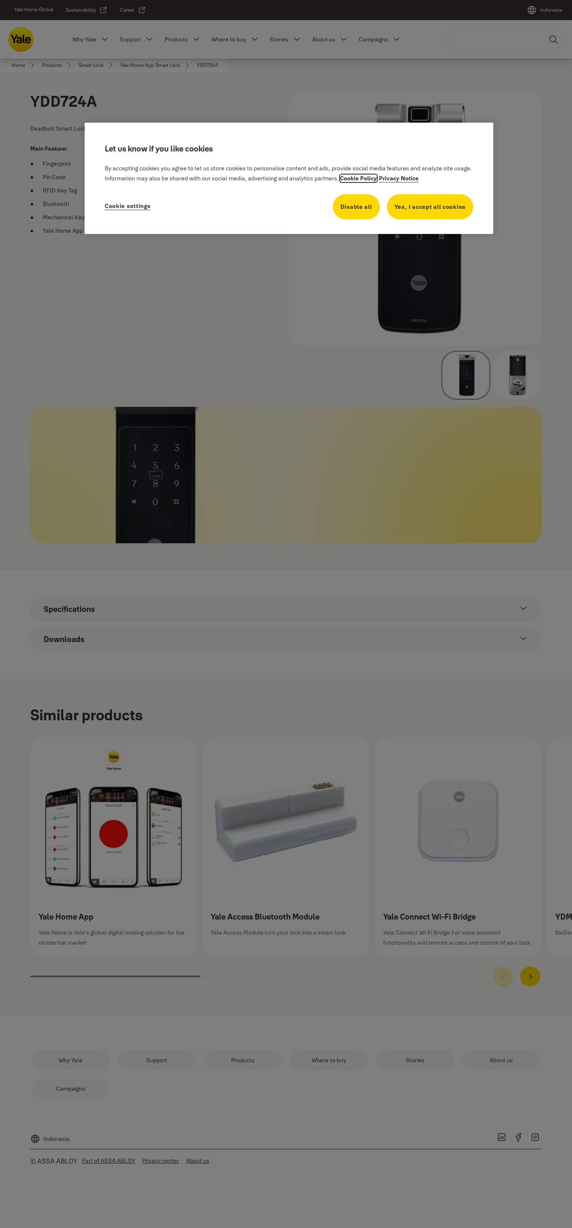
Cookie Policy (358, 178)
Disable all (356, 207)
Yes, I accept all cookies (430, 207)
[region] (289, 178)
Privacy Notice (399, 178)
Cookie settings (128, 206)
